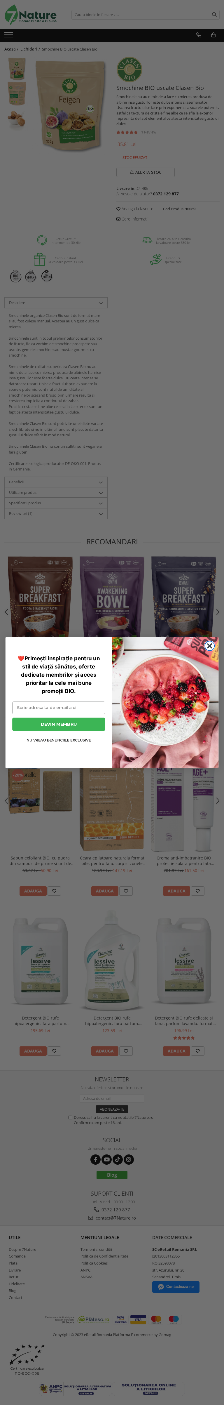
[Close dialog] (209, 646)
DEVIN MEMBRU (59, 724)
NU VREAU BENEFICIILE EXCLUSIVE (59, 740)
